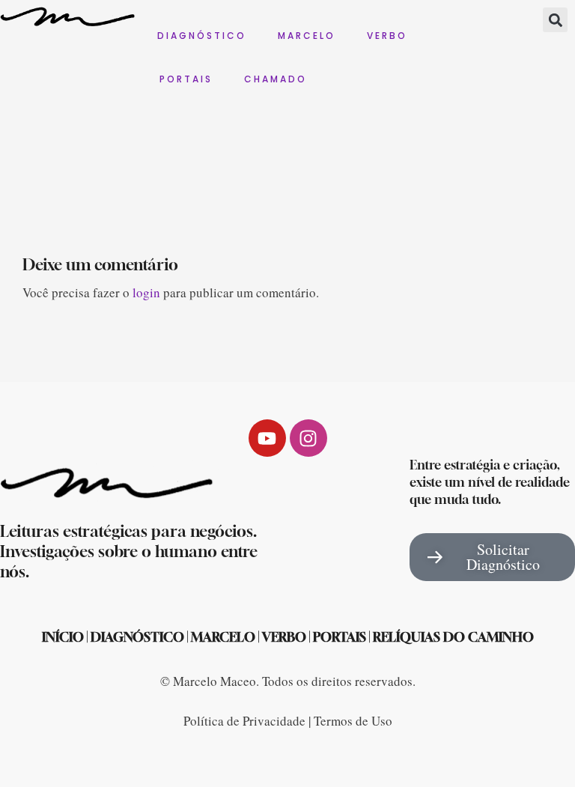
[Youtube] (267, 438)
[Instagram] (308, 438)
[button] (555, 19)
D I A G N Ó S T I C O (200, 35)
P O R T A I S (184, 79)
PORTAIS (339, 637)
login (146, 292)
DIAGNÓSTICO (137, 637)
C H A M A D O (274, 79)
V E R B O (386, 35)
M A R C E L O (305, 35)
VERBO (284, 637)
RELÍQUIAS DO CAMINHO (453, 637)
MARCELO (223, 637)
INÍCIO (63, 637)
